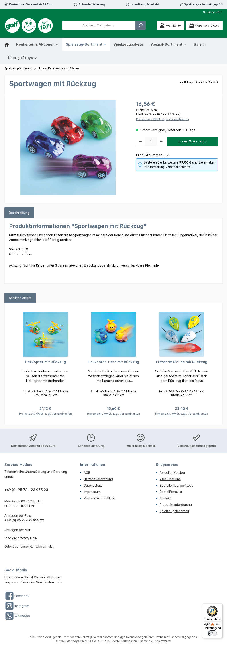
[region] (68, 147)
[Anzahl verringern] (140, 141)
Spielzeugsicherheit (174, 511)
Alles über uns (170, 479)
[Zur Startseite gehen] (28, 25)
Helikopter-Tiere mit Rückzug (113, 362)
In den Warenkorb (192, 141)
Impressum (92, 492)
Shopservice (167, 464)
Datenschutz (93, 485)
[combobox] (99, 25)
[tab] (19, 212)
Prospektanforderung (176, 504)
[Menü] (220, 606)
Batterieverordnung (98, 479)
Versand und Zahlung (99, 498)
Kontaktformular (41, 546)
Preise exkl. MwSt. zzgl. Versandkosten (162, 119)
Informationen (92, 464)
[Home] (8, 44)
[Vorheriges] (14, 364)
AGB (87, 472)
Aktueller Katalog (172, 472)
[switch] (212, 633)
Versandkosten (103, 637)
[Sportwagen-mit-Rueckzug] (68, 147)
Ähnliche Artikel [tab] (20, 298)
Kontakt (165, 498)
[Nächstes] (213, 364)
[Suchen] (140, 25)
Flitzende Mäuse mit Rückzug (181, 362)
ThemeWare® (162, 641)
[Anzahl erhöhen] (161, 141)
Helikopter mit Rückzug (45, 362)
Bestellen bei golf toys (176, 485)
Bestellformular (171, 492)
